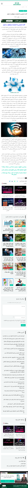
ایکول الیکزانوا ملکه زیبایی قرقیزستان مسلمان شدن (14, 170)
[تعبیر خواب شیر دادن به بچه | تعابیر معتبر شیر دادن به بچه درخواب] (20, 252)
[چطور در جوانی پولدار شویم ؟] (7, 266)
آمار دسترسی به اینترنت (20, 178)
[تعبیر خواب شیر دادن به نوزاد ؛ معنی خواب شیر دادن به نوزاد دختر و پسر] (7, 252)
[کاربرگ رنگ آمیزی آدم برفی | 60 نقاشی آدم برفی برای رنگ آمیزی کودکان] (7, 282)
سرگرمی (25, 10)
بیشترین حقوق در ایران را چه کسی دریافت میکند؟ (14, 167)
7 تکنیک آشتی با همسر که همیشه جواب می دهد (16, 466)
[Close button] (27, 483)
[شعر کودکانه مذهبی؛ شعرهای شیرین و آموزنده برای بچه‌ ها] (20, 223)
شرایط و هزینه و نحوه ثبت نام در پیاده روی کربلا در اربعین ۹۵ (14, 173)
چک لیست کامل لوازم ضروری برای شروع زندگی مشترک (14, 341)
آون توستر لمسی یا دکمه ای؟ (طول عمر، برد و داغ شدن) (13, 336)
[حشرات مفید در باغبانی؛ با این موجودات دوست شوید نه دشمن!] (20, 237)
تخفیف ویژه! (7, 481)
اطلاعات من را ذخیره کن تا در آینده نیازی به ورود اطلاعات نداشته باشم (14, 321)
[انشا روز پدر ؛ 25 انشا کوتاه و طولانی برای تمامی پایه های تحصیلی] (20, 282)
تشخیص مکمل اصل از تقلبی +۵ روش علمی (15, 404)
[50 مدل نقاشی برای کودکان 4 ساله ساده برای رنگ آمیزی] (7, 223)
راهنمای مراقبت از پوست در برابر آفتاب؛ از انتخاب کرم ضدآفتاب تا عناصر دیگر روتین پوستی (14, 371)
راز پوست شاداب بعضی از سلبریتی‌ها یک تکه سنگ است (13, 338)
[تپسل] (0, 483)
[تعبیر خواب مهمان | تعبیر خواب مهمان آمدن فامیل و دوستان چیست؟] (7, 237)
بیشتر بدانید (21, 10)
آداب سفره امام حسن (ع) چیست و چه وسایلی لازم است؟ (13, 375)
